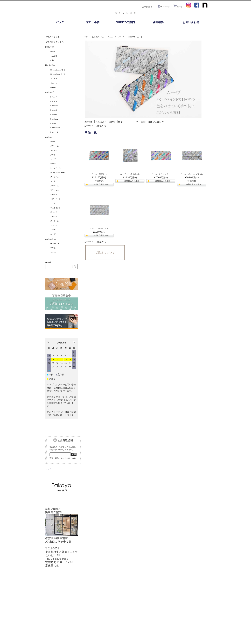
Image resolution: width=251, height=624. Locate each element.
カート (180, 7)
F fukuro (53, 114)
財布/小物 (49, 47)
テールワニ (54, 164)
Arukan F (49, 92)
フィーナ (53, 150)
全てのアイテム (98, 37)
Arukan (111, 37)
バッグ (60, 22)
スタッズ (53, 212)
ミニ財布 (53, 56)
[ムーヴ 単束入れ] (99, 156)
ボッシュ (53, 216)
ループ (52, 234)
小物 (52, 60)
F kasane (54, 106)
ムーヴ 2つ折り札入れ (130, 174)
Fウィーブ (54, 132)
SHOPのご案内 (125, 22)
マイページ (165, 7)
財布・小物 (93, 22)
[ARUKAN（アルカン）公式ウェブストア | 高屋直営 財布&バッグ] (125, 14)
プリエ (52, 248)
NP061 (53, 87)
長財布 (52, 52)
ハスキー (53, 79)
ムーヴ (52, 159)
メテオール (54, 146)
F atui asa (54, 119)
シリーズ (120, 37)
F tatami (53, 110)
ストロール (54, 221)
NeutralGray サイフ (57, 74)
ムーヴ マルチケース (99, 228)
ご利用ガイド (148, 7)
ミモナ (52, 230)
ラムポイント (55, 208)
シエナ (52, 181)
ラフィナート (55, 199)
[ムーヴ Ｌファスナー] (160, 156)
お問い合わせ (191, 22)
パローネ (53, 194)
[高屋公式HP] (61, 494)
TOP (86, 37)
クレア (52, 141)
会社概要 (158, 22)
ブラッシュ (54, 190)
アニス (52, 203)
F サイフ (53, 101)
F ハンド (53, 97)
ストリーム (54, 177)
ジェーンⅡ (54, 83)
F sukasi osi (55, 128)
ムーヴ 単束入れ (99, 174)
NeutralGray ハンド (57, 70)
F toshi (53, 123)
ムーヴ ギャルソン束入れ (191, 174)
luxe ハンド (54, 243)
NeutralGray (51, 65)
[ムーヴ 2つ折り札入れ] (129, 156)
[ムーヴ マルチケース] (99, 210)
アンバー (53, 225)
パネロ (52, 155)
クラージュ (54, 186)
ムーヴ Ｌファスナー (160, 174)
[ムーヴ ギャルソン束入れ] (191, 156)
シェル (52, 252)
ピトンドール (55, 168)
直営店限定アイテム (54, 42)
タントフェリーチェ (58, 172)
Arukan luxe (50, 239)
